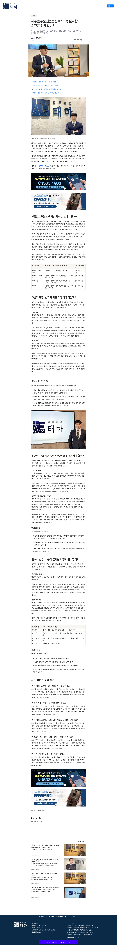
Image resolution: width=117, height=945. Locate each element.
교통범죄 (34, 15)
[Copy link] (84, 40)
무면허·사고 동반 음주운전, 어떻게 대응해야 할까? (47, 89)
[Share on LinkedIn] (81, 39)
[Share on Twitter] (78, 39)
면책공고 (43, 917)
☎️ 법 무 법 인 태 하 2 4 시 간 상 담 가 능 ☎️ (58, 942)
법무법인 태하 (39, 38)
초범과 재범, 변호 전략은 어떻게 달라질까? (45, 85)
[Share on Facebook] (75, 40)
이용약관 (51, 917)
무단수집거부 (74, 917)
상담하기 (110, 6)
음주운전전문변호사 (44, 166)
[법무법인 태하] (33, 39)
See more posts (80, 841)
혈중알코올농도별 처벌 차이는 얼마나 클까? (45, 82)
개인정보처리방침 (62, 917)
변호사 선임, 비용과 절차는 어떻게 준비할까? (46, 93)
